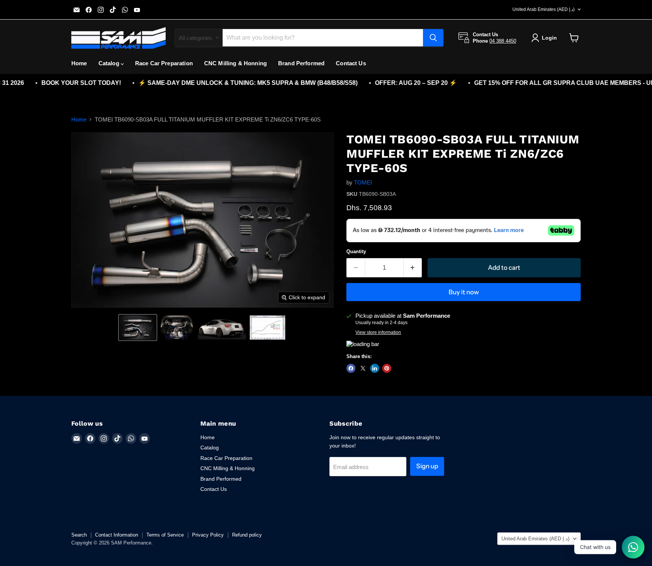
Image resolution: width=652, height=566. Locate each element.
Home (79, 63)
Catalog (109, 63)
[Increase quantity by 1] (413, 267)
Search (79, 535)
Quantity (356, 251)
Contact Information (116, 535)
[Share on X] (363, 368)
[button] (138, 327)
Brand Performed (301, 63)
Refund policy (247, 535)
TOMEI (363, 182)
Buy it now (464, 292)
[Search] (433, 37)
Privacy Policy (208, 535)
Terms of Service (165, 535)
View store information (378, 332)
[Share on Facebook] (350, 368)
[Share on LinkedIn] (374, 368)
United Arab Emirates (543, 9)
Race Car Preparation (164, 63)
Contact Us (351, 63)
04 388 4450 (502, 41)
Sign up (427, 466)
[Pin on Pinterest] (386, 368)
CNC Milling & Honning (235, 63)
